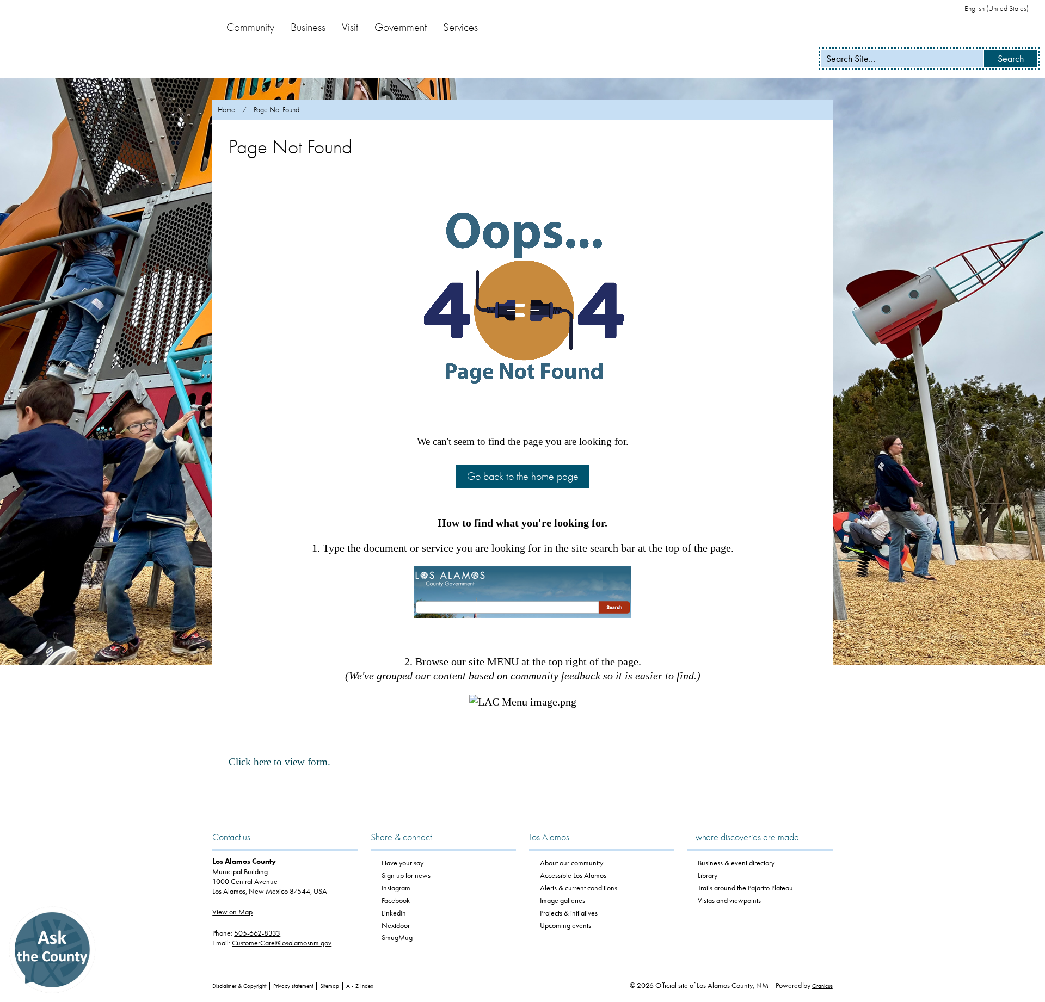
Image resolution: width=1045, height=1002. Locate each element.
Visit (350, 27)
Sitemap (329, 985)
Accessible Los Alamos (573, 875)
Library (707, 875)
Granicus (822, 985)
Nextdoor (396, 925)
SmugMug (397, 937)
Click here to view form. (279, 762)
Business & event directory (736, 863)
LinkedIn (394, 913)
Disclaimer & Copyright (239, 985)
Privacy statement (293, 985)
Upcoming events (565, 925)
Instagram (396, 888)
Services (460, 27)
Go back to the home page (523, 476)
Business (308, 27)
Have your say (402, 863)
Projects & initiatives (569, 913)
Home (226, 109)
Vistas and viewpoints (729, 900)
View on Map (232, 912)
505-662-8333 (257, 933)
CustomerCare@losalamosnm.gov (281, 943)
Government (400, 27)
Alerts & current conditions (578, 888)
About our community (571, 863)
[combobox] (1000, 8)
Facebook (396, 900)
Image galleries (562, 900)
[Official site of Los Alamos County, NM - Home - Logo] (104, 39)
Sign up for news (406, 875)
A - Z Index (359, 985)
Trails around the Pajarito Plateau (745, 888)
